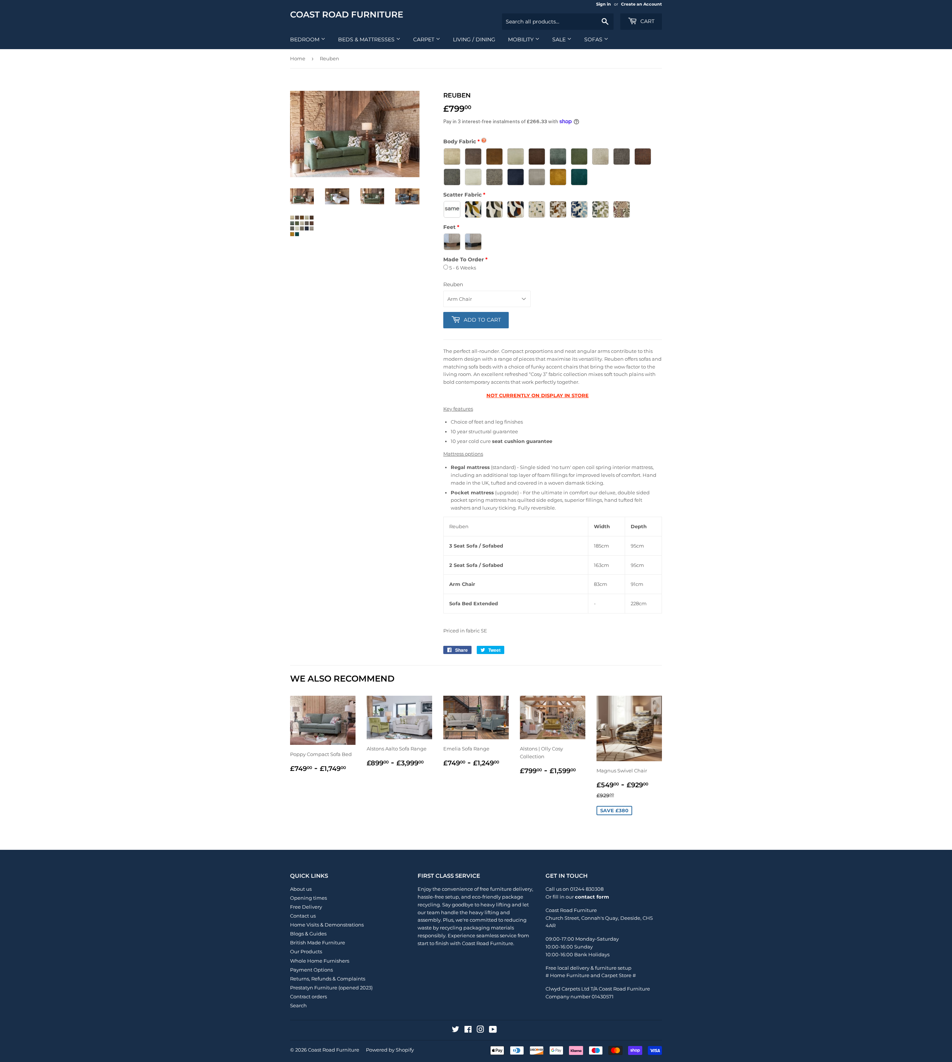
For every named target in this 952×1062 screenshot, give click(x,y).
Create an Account (641, 4)
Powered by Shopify (390, 1050)
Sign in (603, 4)
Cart (646, 21)
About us (301, 889)
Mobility (521, 39)
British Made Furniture (317, 942)
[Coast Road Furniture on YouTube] (493, 1030)
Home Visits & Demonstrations (327, 925)
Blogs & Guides (308, 934)
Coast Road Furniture (346, 14)
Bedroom (305, 39)
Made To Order (463, 259)
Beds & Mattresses (367, 39)
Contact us (303, 916)
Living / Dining (474, 39)
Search (298, 1005)
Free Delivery (306, 907)
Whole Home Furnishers (319, 961)
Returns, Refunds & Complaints (327, 979)
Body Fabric (459, 141)
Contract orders (308, 996)
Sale (559, 39)
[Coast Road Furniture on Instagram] (480, 1030)
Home (297, 58)
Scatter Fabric (462, 194)
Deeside (630, 918)
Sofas (594, 39)
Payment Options (311, 970)
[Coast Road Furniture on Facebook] (468, 1030)
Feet (449, 227)
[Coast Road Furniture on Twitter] (455, 1030)
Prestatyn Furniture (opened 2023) (331, 988)
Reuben (453, 284)
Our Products (306, 951)
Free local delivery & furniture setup (588, 968)
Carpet (424, 39)
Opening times (308, 898)
